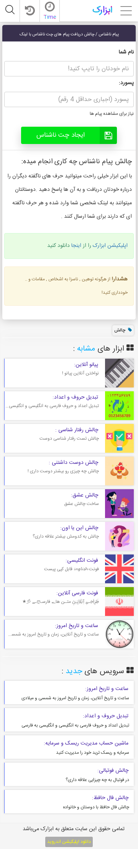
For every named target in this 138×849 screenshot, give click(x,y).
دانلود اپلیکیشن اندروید (69, 842)
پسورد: (126, 83)
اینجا (76, 245)
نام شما (126, 52)
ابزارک (102, 10)
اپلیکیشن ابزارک (110, 245)
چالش (119, 330)
